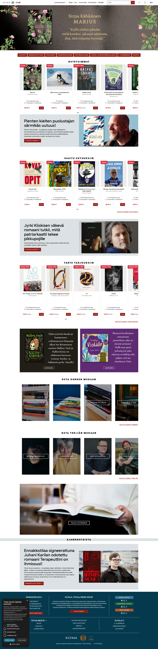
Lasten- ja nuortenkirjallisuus (103, 55)
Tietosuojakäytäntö (9, 621)
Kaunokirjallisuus (65, 55)
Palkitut (136, 55)
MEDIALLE (79, 626)
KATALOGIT (38, 626)
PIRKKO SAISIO (67, 456)
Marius (32, 92)
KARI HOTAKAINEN (98, 456)
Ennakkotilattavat (36, 55)
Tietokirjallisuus (81, 55)
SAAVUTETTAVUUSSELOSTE (34, 606)
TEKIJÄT (38, 623)
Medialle (101, 2)
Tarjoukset (50, 55)
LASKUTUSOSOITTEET (79, 628)
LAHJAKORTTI (119, 629)
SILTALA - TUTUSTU (124, 597)
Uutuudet (22, 55)
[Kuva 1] (79, 27)
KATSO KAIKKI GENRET (129, 425)
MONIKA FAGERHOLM (36, 456)
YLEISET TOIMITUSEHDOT (34, 604)
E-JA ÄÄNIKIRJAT (119, 623)
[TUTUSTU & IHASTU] (108, 131)
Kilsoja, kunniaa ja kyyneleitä (113, 189)
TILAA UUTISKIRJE (79, 611)
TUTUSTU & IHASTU (31, 141)
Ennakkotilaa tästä (33, 583)
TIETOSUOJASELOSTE (33, 608)
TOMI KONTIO (129, 456)
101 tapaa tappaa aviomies (59, 294)
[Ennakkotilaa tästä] (108, 567)
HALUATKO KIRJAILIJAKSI (79, 620)
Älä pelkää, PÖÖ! (59, 189)
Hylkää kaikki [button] (22, 640)
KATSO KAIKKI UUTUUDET (127, 212)
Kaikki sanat (86, 92)
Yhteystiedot (92, 2)
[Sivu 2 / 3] (79, 112)
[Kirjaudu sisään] (139, 2)
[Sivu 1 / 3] (78, 112)
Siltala (71, 2)
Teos (75, 2)
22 (87, 294)
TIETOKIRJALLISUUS (98, 403)
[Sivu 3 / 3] (80, 112)
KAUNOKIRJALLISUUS (36, 403)
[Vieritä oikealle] (138, 88)
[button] (152, 2)
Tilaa (41, 108)
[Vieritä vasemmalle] (20, 88)
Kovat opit (32, 189)
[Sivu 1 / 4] (77, 209)
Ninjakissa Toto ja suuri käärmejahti (86, 190)
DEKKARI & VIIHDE (128, 403)
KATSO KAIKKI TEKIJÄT (128, 478)
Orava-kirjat (83, 2)
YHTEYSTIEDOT (33, 601)
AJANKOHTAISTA (39, 629)
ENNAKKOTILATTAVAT (119, 626)
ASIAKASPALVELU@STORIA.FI (34, 613)
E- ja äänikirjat (124, 55)
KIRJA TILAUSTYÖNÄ (79, 623)
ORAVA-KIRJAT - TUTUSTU (124, 604)
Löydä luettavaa (59, 2)
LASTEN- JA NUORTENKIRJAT (67, 403)
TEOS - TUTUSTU (124, 610)
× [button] (27, 600)
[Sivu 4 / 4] (81, 209)
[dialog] (15, 623)
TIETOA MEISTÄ (38, 620)
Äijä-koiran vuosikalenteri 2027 (59, 93)
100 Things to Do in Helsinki (33, 294)
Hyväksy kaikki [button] (9, 640)
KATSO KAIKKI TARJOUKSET (126, 322)
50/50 (114, 294)
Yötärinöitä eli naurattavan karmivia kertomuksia (114, 93)
